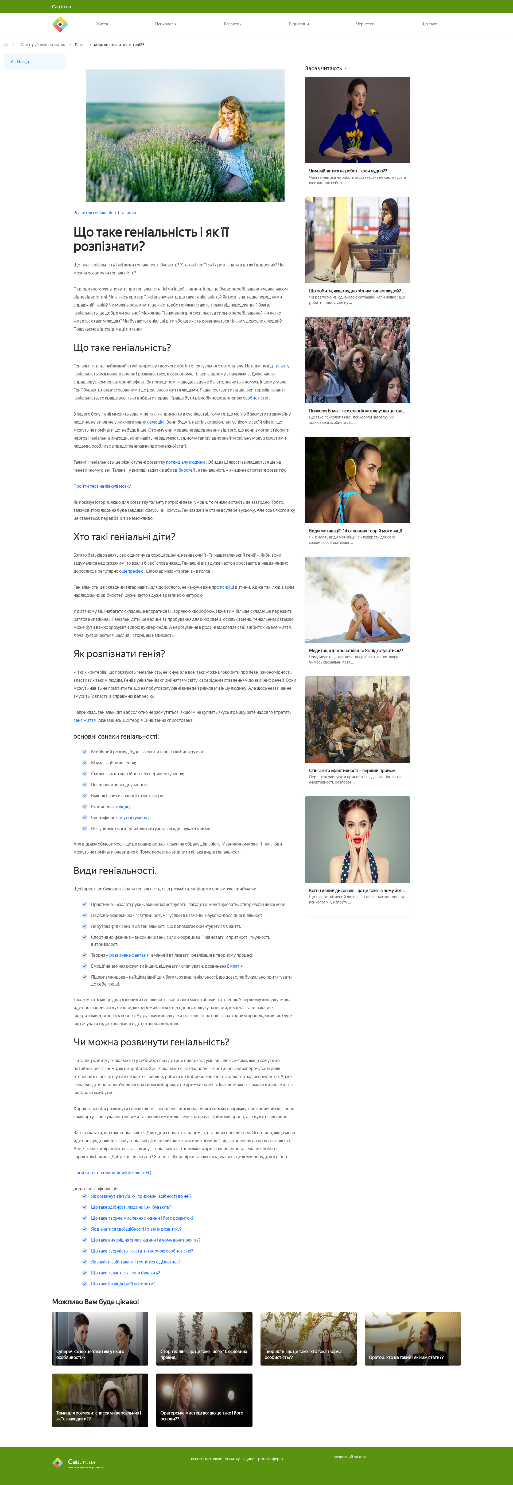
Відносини (299, 24)
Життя (102, 24)
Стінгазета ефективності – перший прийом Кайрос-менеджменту (352, 770)
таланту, (281, 366)
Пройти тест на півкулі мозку (102, 486)
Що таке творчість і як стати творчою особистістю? (142, 1251)
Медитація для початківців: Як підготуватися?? (356, 650)
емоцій (157, 422)
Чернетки (365, 24)
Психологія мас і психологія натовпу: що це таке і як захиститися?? (357, 410)
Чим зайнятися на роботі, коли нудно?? (348, 170)
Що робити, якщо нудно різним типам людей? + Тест (356, 290)
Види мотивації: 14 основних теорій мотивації (355, 530)
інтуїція (120, 806)
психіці (227, 587)
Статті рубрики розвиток (43, 44)
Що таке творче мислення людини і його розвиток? (142, 1218)
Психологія (166, 24)
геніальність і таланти (114, 212)
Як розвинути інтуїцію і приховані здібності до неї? (141, 1196)
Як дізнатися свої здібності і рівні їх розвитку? (136, 1229)
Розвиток (233, 24)
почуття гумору (131, 817)
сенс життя (84, 720)
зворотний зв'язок (350, 1457)
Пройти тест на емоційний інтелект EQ (112, 1172)
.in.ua (61, 6)
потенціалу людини (185, 462)
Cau (60, 24)
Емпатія (234, 966)
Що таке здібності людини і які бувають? (131, 1207)
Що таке (429, 24)
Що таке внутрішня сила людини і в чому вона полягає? (146, 1240)
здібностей (184, 470)
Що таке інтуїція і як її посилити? (123, 1283)
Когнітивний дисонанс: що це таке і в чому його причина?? (356, 890)
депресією (133, 571)
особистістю (256, 398)
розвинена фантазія (128, 955)
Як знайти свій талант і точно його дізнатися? (136, 1262)
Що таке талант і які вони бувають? (125, 1272)
